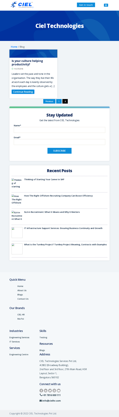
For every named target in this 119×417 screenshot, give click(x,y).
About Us (21, 290)
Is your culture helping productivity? (27, 62)
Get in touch (86, 4)
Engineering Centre (18, 354)
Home (14, 46)
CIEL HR (21, 314)
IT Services (14, 341)
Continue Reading (23, 91)
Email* (17, 137)
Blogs (20, 294)
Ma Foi (20, 318)
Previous (49, 101)
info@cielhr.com (51, 400)
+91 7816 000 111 (51, 395)
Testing (43, 337)
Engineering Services (19, 337)
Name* (17, 125)
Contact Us (22, 298)
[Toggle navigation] (106, 5)
